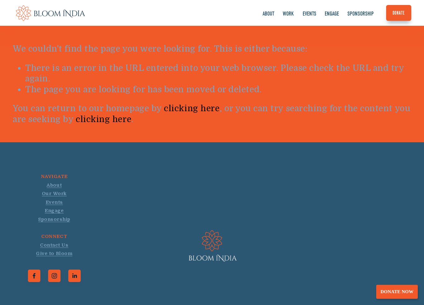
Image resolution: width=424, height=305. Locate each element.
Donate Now (397, 291)
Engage (332, 14)
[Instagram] (54, 276)
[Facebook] (34, 276)
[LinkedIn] (74, 276)
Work (288, 14)
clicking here (191, 108)
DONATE (399, 13)
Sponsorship (360, 14)
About (268, 14)
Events (309, 14)
